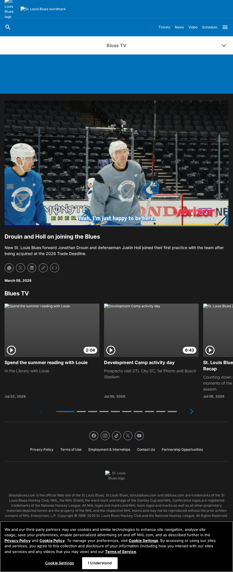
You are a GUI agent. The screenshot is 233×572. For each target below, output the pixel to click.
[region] (116, 546)
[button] (65, 411)
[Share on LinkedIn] (31, 267)
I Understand (100, 563)
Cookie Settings (143, 540)
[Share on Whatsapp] (9, 267)
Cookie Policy (52, 540)
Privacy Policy (18, 540)
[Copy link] (43, 267)
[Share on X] (20, 267)
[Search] (8, 27)
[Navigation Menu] (225, 27)
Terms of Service (120, 551)
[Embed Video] (54, 267)
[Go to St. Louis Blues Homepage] (43, 9)
